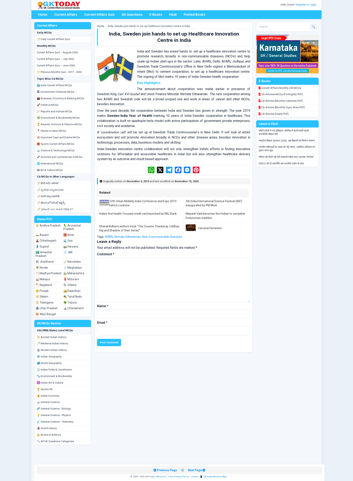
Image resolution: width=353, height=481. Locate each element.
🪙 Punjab (42, 290)
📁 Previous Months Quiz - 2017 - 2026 (59, 72)
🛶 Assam (42, 235)
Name (102, 306)
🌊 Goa (68, 240)
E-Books (155, 15)
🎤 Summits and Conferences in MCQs (59, 156)
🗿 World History (47, 428)
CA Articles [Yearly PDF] (274, 113)
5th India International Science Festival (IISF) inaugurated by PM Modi (214, 203)
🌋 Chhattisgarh (46, 240)
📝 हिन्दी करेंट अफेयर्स (47, 183)
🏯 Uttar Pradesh (47, 308)
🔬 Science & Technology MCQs (56, 150)
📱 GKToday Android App (213, 476)
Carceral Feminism (210, 228)
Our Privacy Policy (179, 476)
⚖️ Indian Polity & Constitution (54, 369)
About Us (161, 476)
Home (42, 15)
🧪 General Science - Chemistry (55, 421)
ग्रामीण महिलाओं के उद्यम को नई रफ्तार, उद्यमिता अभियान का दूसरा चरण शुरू (287, 148)
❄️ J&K (68, 252)
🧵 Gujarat (42, 246)
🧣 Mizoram (71, 279)
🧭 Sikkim (42, 296)
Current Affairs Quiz (99, 15)
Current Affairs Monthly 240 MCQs (281, 87)
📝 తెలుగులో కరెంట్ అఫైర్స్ (51, 202)
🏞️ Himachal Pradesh (44, 254)
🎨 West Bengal (46, 314)
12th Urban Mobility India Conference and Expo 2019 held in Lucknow (142, 203)
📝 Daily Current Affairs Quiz (53, 39)
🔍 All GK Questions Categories (55, 441)
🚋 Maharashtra (73, 273)
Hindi (173, 15)
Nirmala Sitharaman (127, 237)
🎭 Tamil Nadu (72, 296)
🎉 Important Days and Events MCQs (58, 137)
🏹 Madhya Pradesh (48, 273)
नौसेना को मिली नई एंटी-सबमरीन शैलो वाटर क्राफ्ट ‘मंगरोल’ (286, 156)
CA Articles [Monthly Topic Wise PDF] (283, 107)
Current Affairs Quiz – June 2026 (56, 65)
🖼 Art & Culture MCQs (50, 170)
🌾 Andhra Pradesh (48, 225)
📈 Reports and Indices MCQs (54, 111)
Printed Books (194, 15)
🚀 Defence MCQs (47, 104)
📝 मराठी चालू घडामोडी (48, 196)
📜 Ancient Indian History (51, 337)
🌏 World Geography (49, 363)
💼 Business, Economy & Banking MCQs (60, 98)
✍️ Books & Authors (49, 434)
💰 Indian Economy (48, 395)
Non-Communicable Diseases (162, 237)
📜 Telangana (44, 302)
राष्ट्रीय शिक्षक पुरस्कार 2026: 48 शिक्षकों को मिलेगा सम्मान (287, 140)
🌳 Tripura (70, 302)
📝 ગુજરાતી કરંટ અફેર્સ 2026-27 (55, 209)
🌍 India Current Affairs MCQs (54, 85)
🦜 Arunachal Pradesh (72, 227)
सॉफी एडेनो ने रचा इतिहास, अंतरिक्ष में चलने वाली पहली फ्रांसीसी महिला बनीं (284, 132)
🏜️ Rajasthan (71, 290)
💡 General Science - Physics (54, 415)
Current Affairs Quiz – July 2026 (55, 58)
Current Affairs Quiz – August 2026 (57, 52)
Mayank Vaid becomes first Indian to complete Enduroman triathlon (215, 215)
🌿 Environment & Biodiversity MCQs (58, 117)
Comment (105, 254)
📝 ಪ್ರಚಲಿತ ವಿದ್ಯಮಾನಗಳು (50, 189)
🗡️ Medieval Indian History (52, 343)
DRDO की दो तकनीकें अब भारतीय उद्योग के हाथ (281, 163)
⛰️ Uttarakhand (73, 308)
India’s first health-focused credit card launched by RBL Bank (138, 213)
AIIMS (109, 237)
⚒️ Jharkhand (45, 261)
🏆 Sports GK (45, 389)
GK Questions (132, 15)
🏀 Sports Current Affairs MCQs (55, 143)
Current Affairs (65, 15)
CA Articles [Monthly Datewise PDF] (282, 100)
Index (195, 476)
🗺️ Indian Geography (49, 356)
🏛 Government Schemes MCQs (55, 91)
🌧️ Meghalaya (72, 267)
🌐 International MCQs (50, 163)
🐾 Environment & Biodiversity (54, 376)
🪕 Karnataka (72, 261)
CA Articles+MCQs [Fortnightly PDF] (282, 94)
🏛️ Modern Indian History (52, 350)
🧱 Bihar (68, 235)
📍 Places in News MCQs (51, 130)
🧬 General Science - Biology (54, 408)
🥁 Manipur (43, 279)
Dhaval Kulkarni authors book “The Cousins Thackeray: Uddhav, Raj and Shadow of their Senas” (139, 228)
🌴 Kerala (42, 267)
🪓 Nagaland (44, 285)
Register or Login (306, 4)
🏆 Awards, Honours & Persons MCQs (59, 124)
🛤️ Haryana (70, 246)
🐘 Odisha (69, 285)
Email (102, 323)
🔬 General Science (48, 402)
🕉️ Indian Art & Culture (50, 382)
